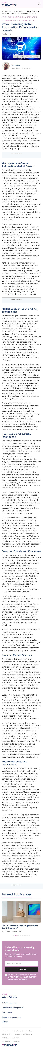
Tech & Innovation (16, 11)
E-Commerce (7, 1012)
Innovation (29, 20)
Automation (31, 17)
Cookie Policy (27, 1031)
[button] (13, 935)
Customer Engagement (11, 1017)
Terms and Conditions (22, 1034)
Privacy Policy (6, 1034)
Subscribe (21, 969)
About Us (5, 1031)
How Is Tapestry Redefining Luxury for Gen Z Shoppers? (20, 927)
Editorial (5, 1022)
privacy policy (23, 979)
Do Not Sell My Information (11, 1038)
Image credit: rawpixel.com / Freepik (26, 57)
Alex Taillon (15, 65)
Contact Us (15, 1031)
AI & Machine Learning (13, 17)
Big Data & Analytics (12, 20)
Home (4, 11)
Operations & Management (13, 1008)
